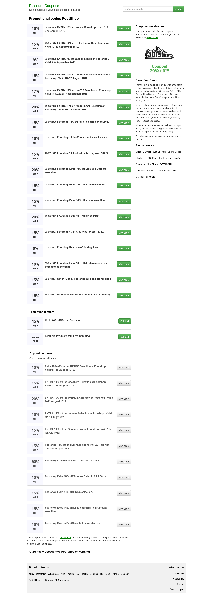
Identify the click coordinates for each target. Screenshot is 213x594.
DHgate (49, 580)
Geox (155, 157)
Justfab (156, 151)
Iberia (85, 573)
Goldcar (125, 573)
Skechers (150, 176)
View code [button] (124, 28)
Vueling (71, 573)
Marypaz (147, 151)
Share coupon (177, 589)
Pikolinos (140, 157)
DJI (78, 573)
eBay (31, 573)
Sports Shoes (174, 151)
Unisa (138, 151)
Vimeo (115, 573)
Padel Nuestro (36, 580)
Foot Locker (165, 157)
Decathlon (41, 573)
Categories (178, 578)
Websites (179, 573)
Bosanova (140, 164)
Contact (180, 583)
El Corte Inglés (62, 580)
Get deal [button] (124, 321)
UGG (148, 157)
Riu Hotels (105, 573)
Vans (164, 151)
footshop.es (65, 537)
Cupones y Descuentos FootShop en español (59, 552)
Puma (150, 170)
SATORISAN (166, 164)
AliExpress (53, 573)
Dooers (176, 157)
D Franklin (141, 170)
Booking (94, 573)
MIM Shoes (152, 164)
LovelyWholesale (163, 170)
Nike (175, 170)
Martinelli (140, 176)
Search (178, 8)
